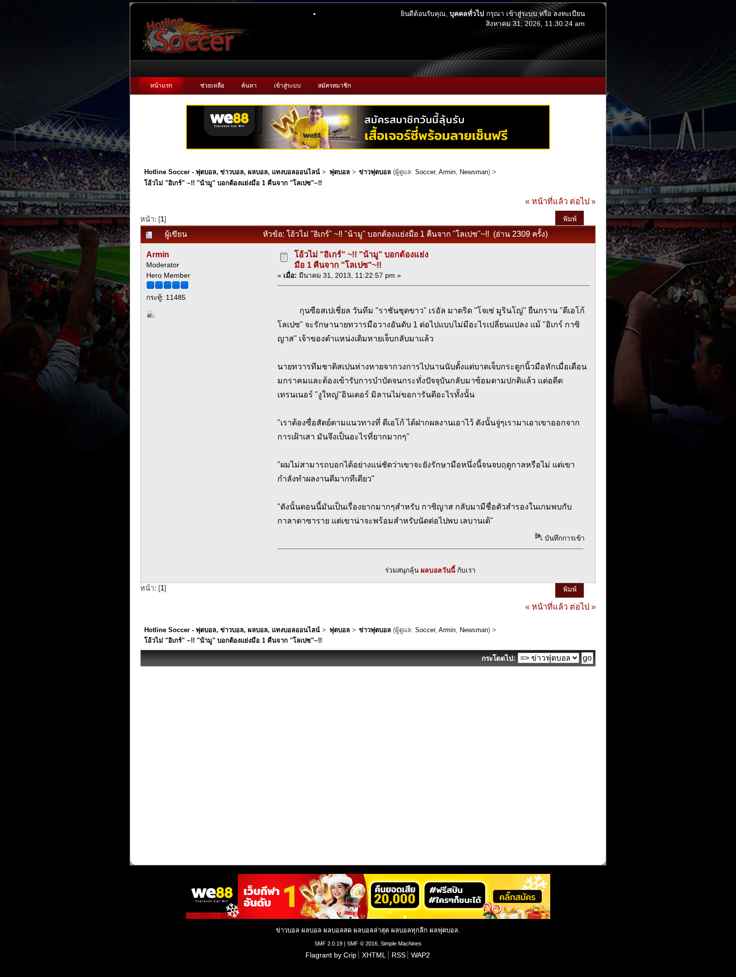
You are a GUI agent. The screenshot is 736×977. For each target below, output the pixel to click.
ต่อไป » (583, 201)
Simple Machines (401, 943)
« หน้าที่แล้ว (546, 201)
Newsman (474, 172)
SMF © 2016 (362, 943)
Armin (447, 172)
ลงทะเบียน (569, 14)
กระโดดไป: (499, 658)
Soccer (425, 172)
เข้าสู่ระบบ (521, 14)
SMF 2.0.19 (328, 943)
